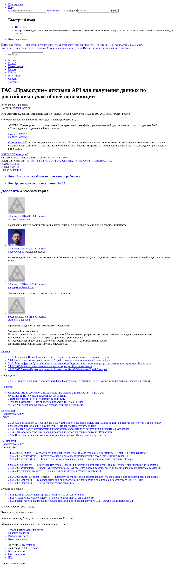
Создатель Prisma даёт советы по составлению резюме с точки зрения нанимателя (56, 392)
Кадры (12, 69)
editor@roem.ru (21, 107)
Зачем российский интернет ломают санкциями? (36, 398)
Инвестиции (15, 66)
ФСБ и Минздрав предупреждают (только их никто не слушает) (45, 404)
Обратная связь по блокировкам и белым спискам (37, 395)
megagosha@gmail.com (21, 287)
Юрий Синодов (30, 476)
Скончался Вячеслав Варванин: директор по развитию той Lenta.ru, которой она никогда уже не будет (96, 464)
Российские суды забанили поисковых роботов (43, 176)
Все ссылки (8, 410)
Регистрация (15, 4)
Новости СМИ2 (17, 134)
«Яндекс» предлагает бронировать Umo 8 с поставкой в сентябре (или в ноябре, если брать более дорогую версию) (79, 381)
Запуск (45, 160)
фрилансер (26, 464)
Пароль (62, 10)
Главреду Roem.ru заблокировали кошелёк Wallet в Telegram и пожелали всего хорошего (106, 476)
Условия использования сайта (25, 529)
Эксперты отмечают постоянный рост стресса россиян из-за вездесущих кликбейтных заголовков (72, 428)
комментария (10, 163)
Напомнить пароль (58, 10)
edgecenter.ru (27, 544)
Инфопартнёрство (18, 536)
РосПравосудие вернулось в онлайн (35, 183)
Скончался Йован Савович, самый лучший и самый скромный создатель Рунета (58, 357)
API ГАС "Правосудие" (14, 154)
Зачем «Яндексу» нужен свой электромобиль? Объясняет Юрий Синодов (57, 369)
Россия (86, 160)
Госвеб (12, 63)
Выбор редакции (11, 169)
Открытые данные (61, 160)
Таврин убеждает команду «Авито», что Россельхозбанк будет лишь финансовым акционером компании (99, 467)
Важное (5, 351)
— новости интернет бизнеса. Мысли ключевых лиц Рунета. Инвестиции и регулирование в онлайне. (66, 48)
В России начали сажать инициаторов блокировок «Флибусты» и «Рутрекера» (61, 435)
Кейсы (12, 72)
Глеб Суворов (16, 251)
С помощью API (17, 142)
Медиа (12, 60)
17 (63, 183)
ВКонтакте (21, 27)
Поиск (77, 160)
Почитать (6, 386)
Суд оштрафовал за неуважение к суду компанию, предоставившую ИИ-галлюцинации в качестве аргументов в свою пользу (88, 422)
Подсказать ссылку (12, 413)
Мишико (26, 452)
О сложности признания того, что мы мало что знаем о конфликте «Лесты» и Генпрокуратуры (91, 452)
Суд (109, 160)
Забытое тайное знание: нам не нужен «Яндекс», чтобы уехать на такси (55, 425)
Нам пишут (15, 75)
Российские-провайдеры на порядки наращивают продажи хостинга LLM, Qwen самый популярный (70, 500)
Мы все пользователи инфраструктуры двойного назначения (50, 366)
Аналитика (33, 160)
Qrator (34, 547)
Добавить (10, 191)
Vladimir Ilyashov (31, 470)
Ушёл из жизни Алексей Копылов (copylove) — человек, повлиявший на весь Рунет (60, 360)
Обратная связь (17, 554)
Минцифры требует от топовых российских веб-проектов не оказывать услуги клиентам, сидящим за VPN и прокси (79, 363)
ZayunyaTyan (28, 455)
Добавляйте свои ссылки (54, 157)
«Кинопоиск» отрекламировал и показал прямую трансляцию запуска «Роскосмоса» (64, 431)
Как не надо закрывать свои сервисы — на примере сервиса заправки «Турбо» (87, 459)
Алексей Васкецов (19, 219)
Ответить (40, 216)
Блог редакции (16, 551)
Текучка (13, 81)
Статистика (98, 160)
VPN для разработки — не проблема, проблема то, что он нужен (46, 401)
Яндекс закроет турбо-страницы (55, 482)
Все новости (8, 440)
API (23, 160)
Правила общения (18, 532)
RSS (10, 557)
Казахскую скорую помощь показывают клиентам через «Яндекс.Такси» (83, 455)
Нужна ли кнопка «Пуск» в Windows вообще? (72, 470)
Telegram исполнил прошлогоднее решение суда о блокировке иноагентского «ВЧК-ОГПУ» (90, 479)
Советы (12, 78)
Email (11, 10)
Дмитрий (26, 479)
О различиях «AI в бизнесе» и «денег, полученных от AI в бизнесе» (51, 497)
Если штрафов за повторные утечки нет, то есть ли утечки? (46, 494)
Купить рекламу (17, 39)
